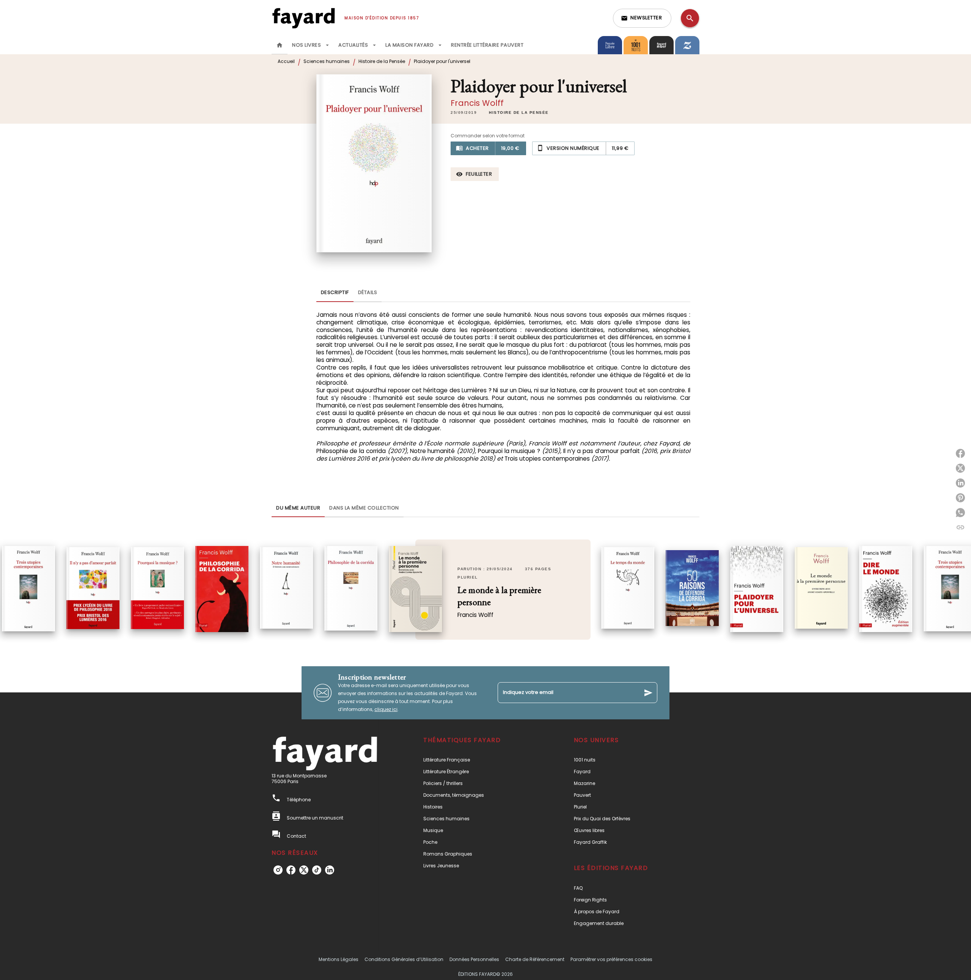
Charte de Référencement (534, 959)
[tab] (280, 45)
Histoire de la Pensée (381, 61)
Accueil (286, 61)
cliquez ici (386, 709)
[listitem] (278, 870)
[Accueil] (303, 18)
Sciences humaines (326, 61)
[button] (642, 18)
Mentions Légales (338, 959)
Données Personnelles (474, 959)
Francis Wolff (477, 103)
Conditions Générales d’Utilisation (404, 959)
